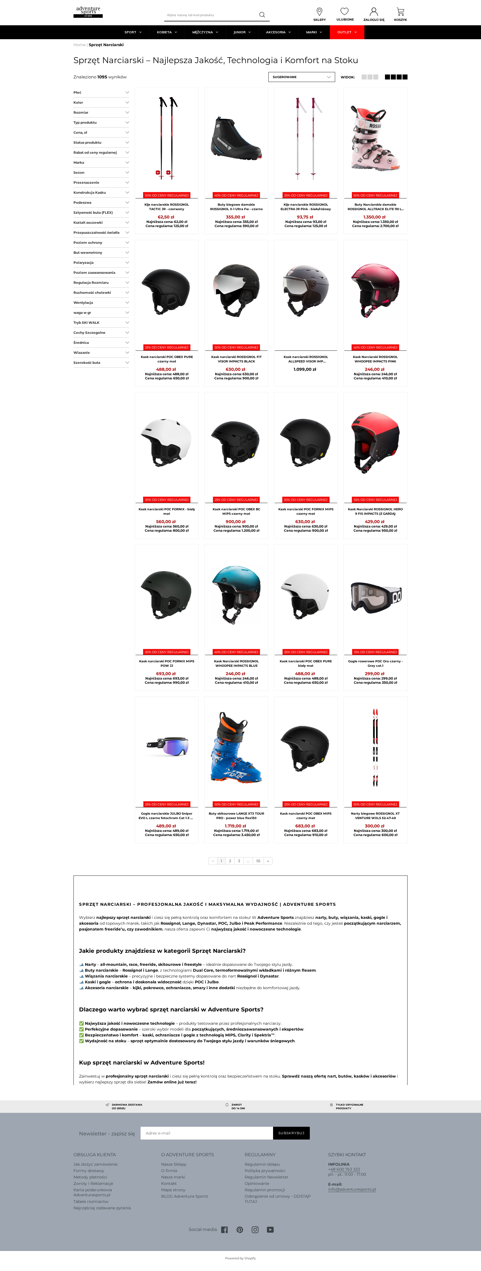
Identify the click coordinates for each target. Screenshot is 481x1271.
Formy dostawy (88, 1170)
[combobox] (210, 15)
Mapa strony (173, 1189)
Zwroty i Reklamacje (93, 1183)
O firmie (169, 1170)
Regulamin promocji (265, 1189)
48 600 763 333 (345, 1169)
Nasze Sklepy (173, 1164)
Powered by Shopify (240, 1258)
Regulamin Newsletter (266, 1177)
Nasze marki (173, 1177)
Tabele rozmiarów (90, 1201)
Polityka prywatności (265, 1170)
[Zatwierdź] (263, 15)
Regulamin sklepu (262, 1164)
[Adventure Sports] (88, 12)
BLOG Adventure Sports (184, 1196)
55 (258, 861)
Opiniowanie (257, 1183)
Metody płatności (90, 1177)
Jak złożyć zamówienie (95, 1164)
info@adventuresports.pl (352, 1189)
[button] (301, 77)
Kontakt (169, 1183)
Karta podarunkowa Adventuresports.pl (92, 1192)
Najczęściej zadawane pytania (102, 1207)
